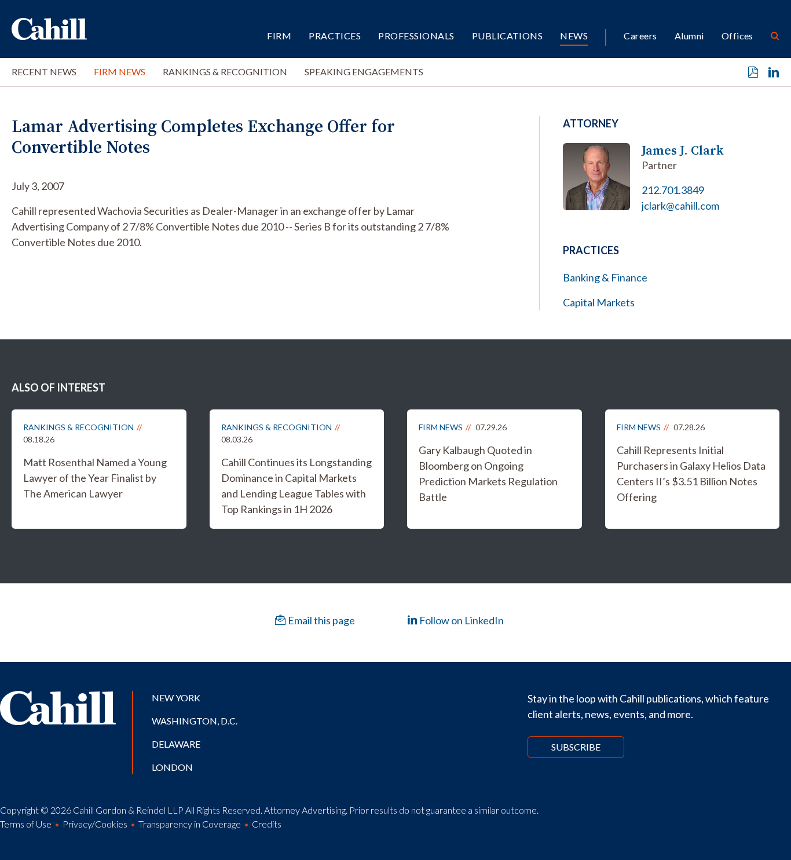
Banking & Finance (605, 277)
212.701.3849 (673, 190)
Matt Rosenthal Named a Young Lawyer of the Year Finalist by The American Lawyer (95, 478)
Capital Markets (599, 302)
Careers (640, 35)
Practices (335, 35)
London (172, 767)
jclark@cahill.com (680, 205)
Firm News (119, 71)
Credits (266, 823)
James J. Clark (683, 150)
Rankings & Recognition (225, 71)
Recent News (44, 71)
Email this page (320, 620)
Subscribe (575, 746)
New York (176, 697)
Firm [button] (279, 35)
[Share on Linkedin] (773, 72)
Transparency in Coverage (189, 823)
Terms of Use (26, 823)
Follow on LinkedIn (461, 620)
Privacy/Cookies (95, 823)
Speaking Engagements (364, 71)
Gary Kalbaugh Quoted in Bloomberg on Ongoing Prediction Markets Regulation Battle (488, 473)
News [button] (574, 35)
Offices (737, 35)
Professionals (416, 35)
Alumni (689, 35)
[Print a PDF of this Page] (753, 72)
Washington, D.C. (194, 720)
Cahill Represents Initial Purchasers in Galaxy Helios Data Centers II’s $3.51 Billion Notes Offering (691, 473)
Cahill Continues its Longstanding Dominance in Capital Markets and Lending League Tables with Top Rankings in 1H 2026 (296, 485)
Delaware (176, 743)
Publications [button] (507, 35)
